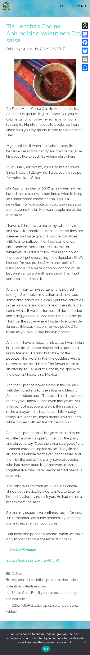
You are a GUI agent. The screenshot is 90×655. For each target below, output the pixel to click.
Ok (46, 648)
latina (40, 580)
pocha (51, 580)
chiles (30, 580)
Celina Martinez (23, 550)
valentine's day (34, 586)
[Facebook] (85, 42)
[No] (85, 642)
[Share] (85, 67)
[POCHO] (6, 6)
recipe (63, 580)
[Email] (85, 59)
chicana (18, 580)
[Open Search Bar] (61, 6)
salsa (74, 580)
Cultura (17, 573)
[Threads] (85, 26)
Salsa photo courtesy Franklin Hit (32, 560)
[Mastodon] (85, 34)
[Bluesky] (85, 51)
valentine (13, 586)
